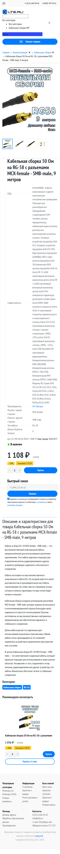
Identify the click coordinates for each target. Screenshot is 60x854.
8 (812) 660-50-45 (40, 814)
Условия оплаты (48, 804)
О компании (27, 786)
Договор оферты (9, 814)
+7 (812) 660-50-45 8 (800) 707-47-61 (40, 3)
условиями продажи (14, 505)
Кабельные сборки (12, 687)
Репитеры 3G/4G (9, 794)
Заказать (32, 493)
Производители (9, 825)
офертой (39, 835)
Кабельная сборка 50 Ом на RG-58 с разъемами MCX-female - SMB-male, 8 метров (28, 736)
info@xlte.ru (37, 818)
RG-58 (27, 687)
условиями (41, 502)
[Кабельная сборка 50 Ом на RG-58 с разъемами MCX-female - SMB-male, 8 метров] (30, 718)
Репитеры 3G (7, 790)
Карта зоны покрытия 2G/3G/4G (47, 790)
